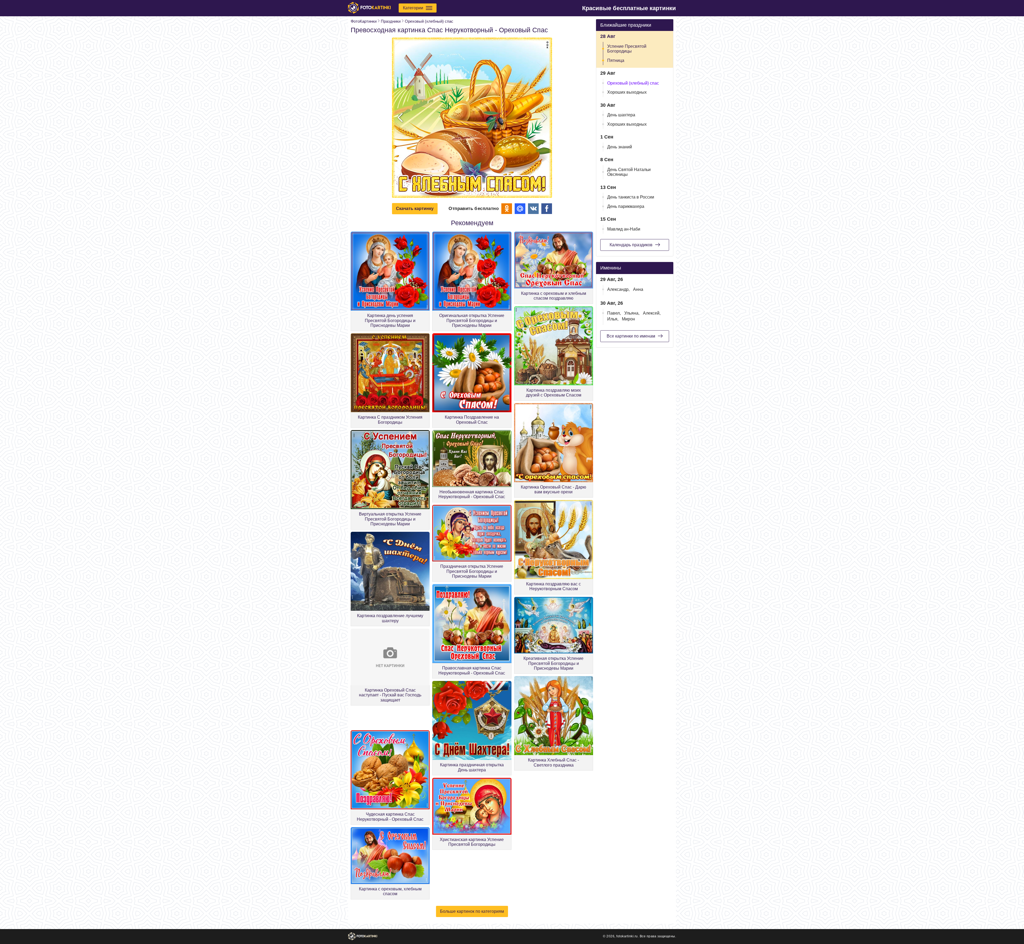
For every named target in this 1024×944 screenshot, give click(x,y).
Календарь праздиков (631, 245)
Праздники (391, 21)
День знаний (619, 147)
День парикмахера (625, 206)
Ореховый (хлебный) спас (429, 21)
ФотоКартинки (364, 21)
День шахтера (621, 115)
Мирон (628, 319)
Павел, (614, 313)
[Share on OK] (506, 208)
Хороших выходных (627, 92)
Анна (638, 289)
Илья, (612, 319)
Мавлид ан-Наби (623, 229)
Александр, (618, 289)
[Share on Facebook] (546, 208)
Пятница (615, 60)
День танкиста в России (630, 197)
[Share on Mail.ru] (520, 208)
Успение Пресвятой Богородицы (626, 48)
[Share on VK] (533, 208)
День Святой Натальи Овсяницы (629, 172)
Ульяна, (631, 313)
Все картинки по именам (631, 336)
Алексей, (652, 313)
